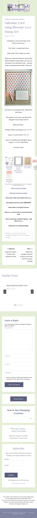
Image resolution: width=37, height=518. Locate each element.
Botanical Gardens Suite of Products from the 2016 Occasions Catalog (26, 255)
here (29, 198)
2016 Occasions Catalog (18, 188)
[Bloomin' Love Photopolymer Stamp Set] (9, 161)
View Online (14, 438)
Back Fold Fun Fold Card (17, 285)
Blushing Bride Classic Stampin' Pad (9, 181)
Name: (7, 459)
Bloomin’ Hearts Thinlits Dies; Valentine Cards (10, 252)
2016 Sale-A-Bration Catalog (18, 193)
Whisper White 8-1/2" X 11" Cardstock (18, 167)
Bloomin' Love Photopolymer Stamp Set (9, 167)
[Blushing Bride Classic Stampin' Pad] (9, 174)
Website (8, 373)
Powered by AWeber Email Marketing (18, 483)
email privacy (24, 480)
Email (7, 364)
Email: (7, 465)
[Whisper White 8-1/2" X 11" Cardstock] (18, 161)
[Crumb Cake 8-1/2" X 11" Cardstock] (27, 161)
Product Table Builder (16, 184)
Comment (8, 328)
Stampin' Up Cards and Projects (14, 19)
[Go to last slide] (4, 292)
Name (8, 356)
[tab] (16, 305)
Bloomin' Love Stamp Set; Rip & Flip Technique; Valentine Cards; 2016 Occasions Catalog (17, 235)
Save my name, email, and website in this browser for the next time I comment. (19, 378)
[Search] (30, 418)
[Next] (32, 292)
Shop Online (23, 438)
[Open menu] (18, 1)
